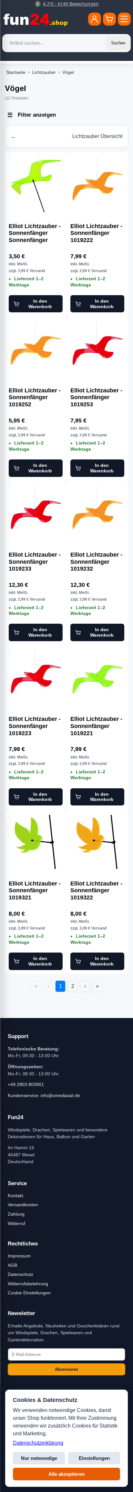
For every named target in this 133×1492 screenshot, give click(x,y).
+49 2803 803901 (26, 1084)
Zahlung (16, 1214)
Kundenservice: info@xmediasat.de (44, 1095)
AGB (12, 1265)
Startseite (16, 72)
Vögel (68, 72)
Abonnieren (66, 1369)
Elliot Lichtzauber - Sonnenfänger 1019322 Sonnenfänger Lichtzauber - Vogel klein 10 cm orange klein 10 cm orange (97, 890)
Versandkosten (23, 1204)
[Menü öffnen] (124, 19)
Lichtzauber (44, 72)
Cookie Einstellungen (29, 1292)
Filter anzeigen (37, 115)
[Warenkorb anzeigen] (109, 19)
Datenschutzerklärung (38, 1443)
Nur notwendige (39, 1458)
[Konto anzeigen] (94, 19)
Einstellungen (94, 1458)
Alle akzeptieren (66, 1474)
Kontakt (15, 1195)
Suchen (118, 42)
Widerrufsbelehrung (28, 1283)
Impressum (19, 1255)
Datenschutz (20, 1274)
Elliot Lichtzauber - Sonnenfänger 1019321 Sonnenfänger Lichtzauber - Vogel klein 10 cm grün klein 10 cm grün (35, 890)
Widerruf (16, 1223)
